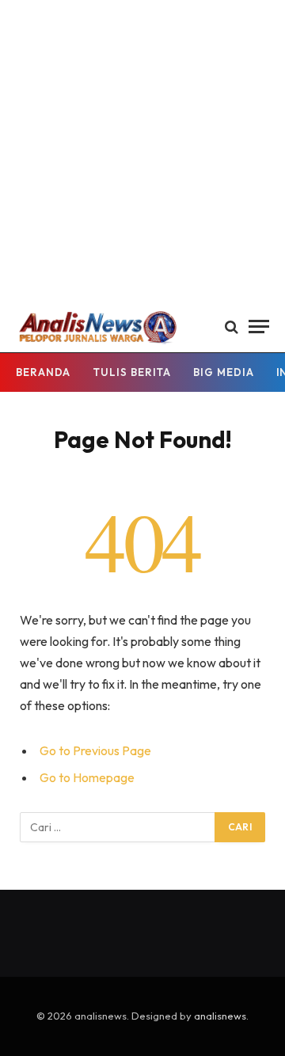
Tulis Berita (132, 372)
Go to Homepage (87, 777)
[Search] (231, 326)
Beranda (43, 372)
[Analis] (97, 326)
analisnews (220, 1015)
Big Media (223, 372)
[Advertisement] (142, 150)
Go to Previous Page (95, 750)
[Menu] (259, 326)
